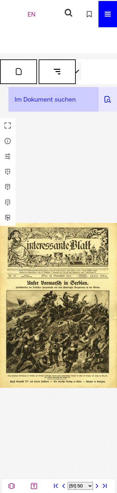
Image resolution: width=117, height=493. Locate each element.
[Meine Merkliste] (89, 14)
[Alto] (8, 203)
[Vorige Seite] (64, 486)
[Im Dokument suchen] (107, 99)
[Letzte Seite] (105, 486)
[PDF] (8, 172)
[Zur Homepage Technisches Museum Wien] (15, 14)
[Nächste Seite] (97, 486)
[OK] (68, 13)
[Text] (8, 187)
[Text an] (35, 486)
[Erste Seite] (56, 486)
